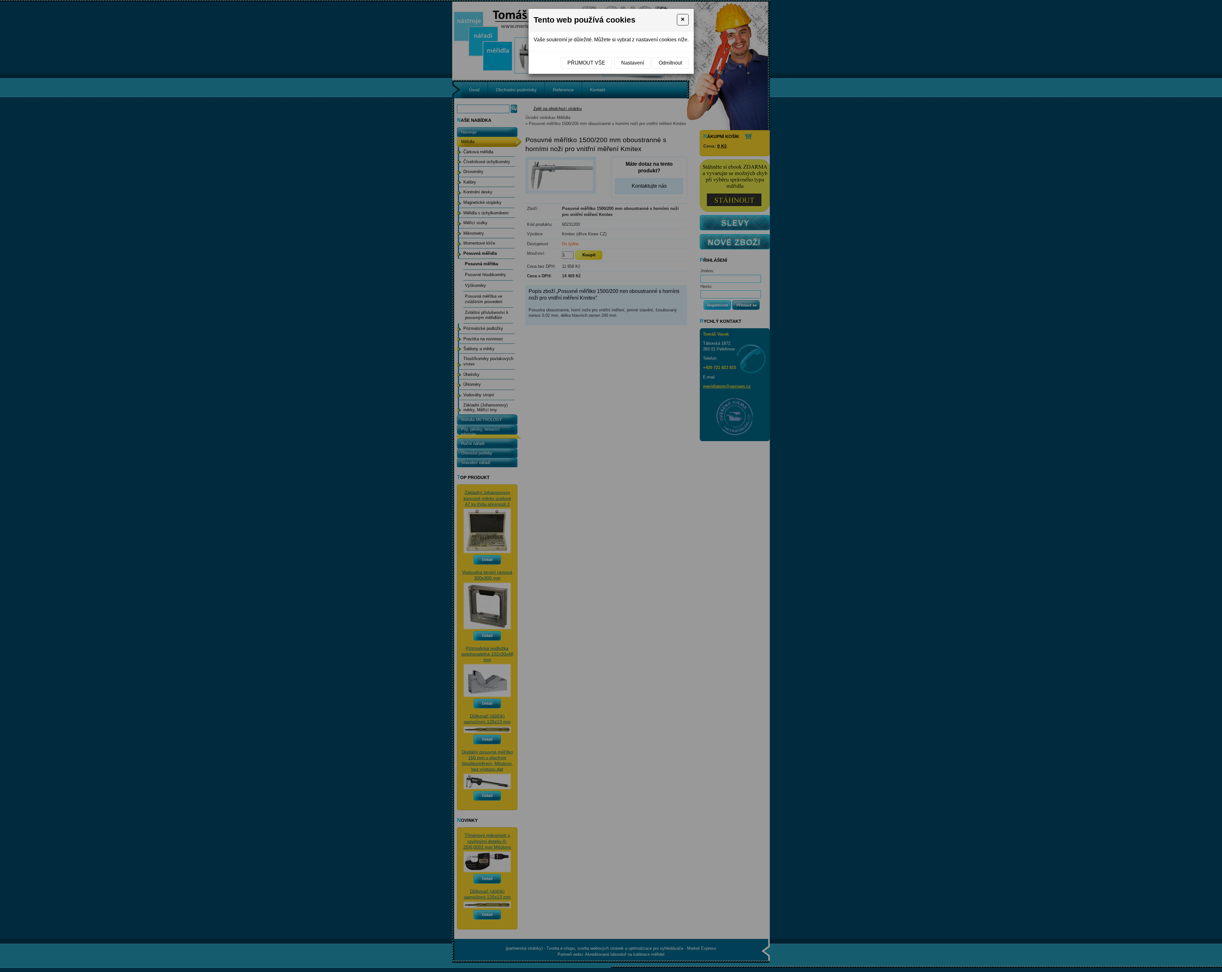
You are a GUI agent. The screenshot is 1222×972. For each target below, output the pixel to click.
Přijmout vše (586, 63)
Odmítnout (670, 63)
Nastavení (632, 63)
